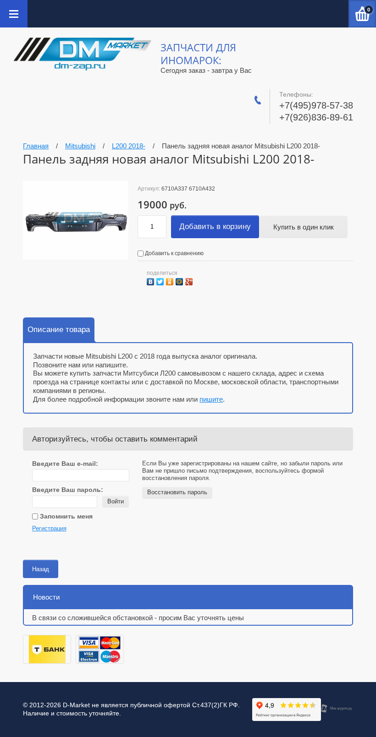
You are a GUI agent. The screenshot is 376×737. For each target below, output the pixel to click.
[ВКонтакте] (151, 280)
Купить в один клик (303, 227)
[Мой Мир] (180, 280)
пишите (211, 399)
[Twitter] (161, 280)
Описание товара (59, 329)
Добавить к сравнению (174, 253)
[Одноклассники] (171, 280)
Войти (115, 501)
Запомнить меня (65, 516)
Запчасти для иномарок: (198, 53)
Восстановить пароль (177, 492)
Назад (40, 569)
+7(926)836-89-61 (316, 117)
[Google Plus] (190, 280)
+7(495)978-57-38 (316, 105)
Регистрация (49, 528)
